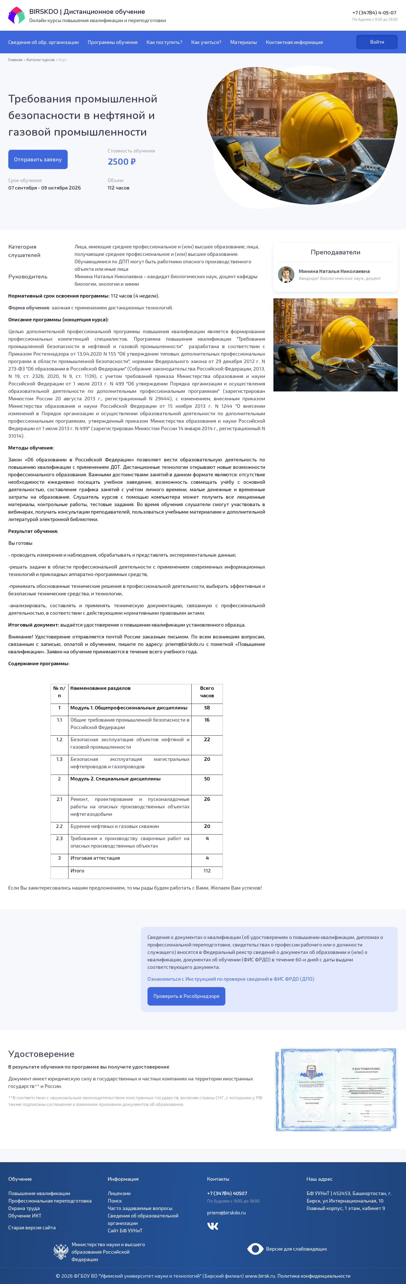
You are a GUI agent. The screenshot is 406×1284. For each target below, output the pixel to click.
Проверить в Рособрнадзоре (186, 996)
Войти (377, 42)
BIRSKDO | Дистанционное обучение (87, 11)
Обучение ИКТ (24, 1215)
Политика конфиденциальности (313, 1276)
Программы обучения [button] (113, 42)
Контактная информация (294, 42)
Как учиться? (206, 42)
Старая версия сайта (32, 1227)
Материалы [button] (243, 42)
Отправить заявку (38, 159)
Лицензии (119, 1193)
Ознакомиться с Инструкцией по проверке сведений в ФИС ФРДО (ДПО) (230, 979)
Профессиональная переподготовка (50, 1201)
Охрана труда (24, 1208)
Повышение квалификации (39, 1193)
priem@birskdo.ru (226, 1212)
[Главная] (16, 15)
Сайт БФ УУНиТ (125, 1230)
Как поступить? (164, 42)
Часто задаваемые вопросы (140, 1208)
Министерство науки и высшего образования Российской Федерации (108, 1251)
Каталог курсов (41, 59)
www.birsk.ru (260, 1276)
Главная (15, 59)
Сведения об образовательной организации (143, 1219)
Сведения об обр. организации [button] (43, 42)
